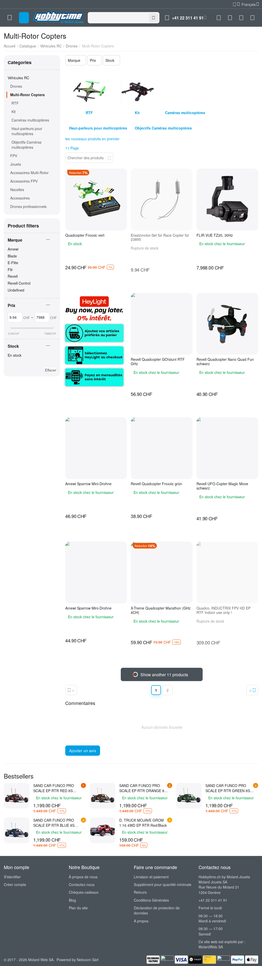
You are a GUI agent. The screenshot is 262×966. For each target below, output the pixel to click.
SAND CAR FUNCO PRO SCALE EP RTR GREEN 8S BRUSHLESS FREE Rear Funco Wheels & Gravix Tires (229, 788)
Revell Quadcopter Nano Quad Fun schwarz (225, 361)
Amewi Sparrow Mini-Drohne (88, 484)
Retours (140, 892)
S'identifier (12, 876)
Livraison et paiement (151, 876)
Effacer (50, 370)
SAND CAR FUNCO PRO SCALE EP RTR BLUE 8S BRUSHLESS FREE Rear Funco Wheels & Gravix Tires (57, 823)
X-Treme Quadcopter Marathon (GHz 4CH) (161, 610)
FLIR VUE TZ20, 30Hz (214, 235)
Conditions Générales (151, 900)
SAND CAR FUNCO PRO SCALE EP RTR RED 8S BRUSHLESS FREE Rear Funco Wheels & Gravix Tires (57, 788)
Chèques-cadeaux (84, 892)
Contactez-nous (81, 884)
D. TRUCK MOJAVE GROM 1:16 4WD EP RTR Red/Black (143, 823)
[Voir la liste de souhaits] (230, 17)
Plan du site (78, 907)
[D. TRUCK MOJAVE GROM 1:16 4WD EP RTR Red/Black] (102, 830)
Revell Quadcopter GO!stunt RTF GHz (158, 361)
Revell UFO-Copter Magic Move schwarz (222, 486)
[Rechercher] (153, 17)
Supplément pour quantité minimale (162, 884)
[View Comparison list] (218, 17)
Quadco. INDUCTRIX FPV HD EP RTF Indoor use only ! (223, 610)
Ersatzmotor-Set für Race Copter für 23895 (160, 237)
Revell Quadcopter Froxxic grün (156, 484)
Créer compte (15, 884)
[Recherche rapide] (109, 157)
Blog (72, 900)
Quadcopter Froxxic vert (84, 235)
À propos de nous (83, 876)
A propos (141, 920)
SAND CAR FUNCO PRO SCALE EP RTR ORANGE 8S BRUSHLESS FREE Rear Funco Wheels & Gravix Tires (143, 788)
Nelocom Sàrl (88, 959)
